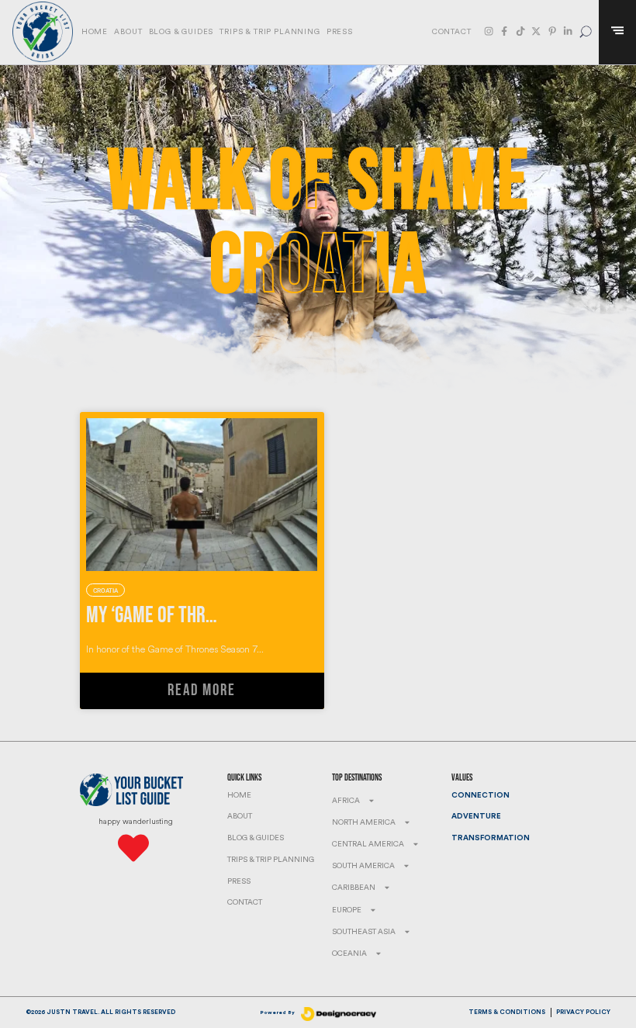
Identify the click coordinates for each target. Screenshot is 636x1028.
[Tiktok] (520, 31)
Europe (346, 910)
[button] (586, 32)
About (128, 32)
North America (364, 822)
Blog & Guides (181, 32)
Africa (346, 801)
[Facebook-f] (504, 31)
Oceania (349, 953)
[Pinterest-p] (552, 31)
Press (340, 32)
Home (94, 32)
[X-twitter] (536, 31)
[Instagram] (488, 31)
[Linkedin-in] (567, 31)
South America (363, 866)
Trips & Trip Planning (269, 32)
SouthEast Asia (364, 932)
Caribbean (353, 887)
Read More (201, 690)
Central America (368, 844)
